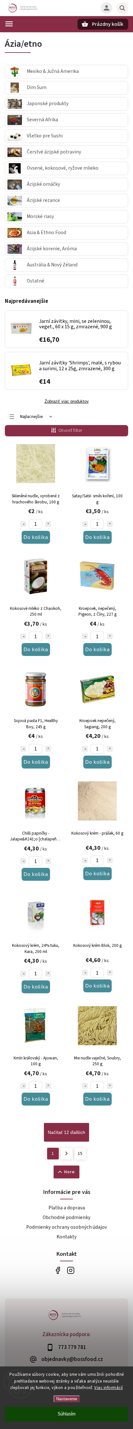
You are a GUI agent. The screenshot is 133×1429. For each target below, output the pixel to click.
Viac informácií (108, 1388)
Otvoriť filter (70, 430)
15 (80, 1153)
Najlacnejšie (31, 416)
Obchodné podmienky (66, 1217)
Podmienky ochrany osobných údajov (66, 1227)
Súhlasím (67, 1414)
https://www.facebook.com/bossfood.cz (58, 1270)
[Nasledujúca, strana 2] (67, 1153)
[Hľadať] (122, 8)
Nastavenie (66, 1398)
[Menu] (9, 24)
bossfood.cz (70, 1270)
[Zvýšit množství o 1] (48, 524)
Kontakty (66, 1236)
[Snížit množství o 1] (23, 524)
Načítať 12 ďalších (66, 1132)
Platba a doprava (66, 1207)
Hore (69, 1172)
